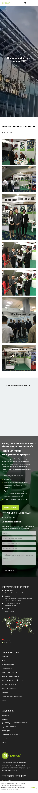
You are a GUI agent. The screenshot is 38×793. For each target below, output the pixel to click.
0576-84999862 (9, 611)
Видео (4, 700)
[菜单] (20, 2)
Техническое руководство (12, 696)
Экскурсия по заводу (10, 672)
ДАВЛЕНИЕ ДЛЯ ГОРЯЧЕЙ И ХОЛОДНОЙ (15, 723)
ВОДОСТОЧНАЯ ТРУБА (9, 727)
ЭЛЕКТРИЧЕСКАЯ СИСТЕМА (11, 735)
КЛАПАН (4, 739)
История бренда (8, 664)
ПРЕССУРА (5, 715)
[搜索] (25, 3)
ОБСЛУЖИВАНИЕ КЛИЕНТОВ (11, 676)
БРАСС (4, 743)
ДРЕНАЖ (5, 719)
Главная (5, 656)
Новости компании (9, 688)
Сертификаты (7, 668)
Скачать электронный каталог (13, 680)
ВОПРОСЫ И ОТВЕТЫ (9, 684)
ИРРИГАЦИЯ (6, 731)
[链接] (6, 2)
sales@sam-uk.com (8, 517)
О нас (4, 660)
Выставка (5, 692)
